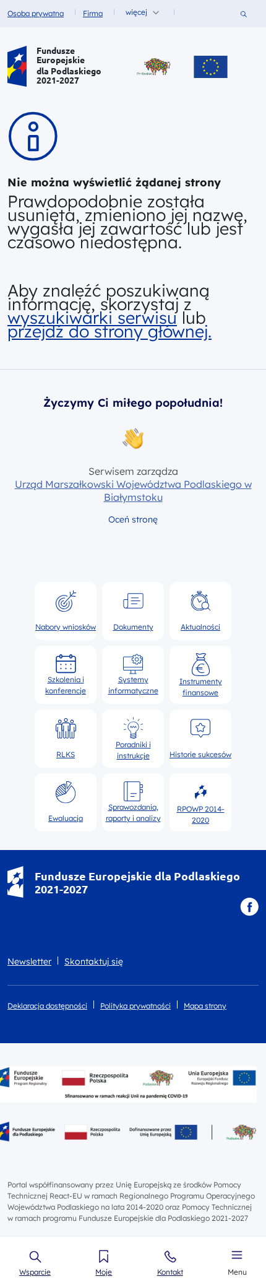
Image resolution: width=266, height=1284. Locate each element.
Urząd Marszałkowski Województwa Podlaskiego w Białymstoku (133, 490)
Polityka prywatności (135, 1005)
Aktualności (200, 626)
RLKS (65, 754)
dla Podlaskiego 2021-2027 (68, 75)
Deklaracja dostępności (47, 1005)
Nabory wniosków (65, 626)
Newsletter (29, 961)
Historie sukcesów (200, 754)
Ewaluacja (65, 818)
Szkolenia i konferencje (65, 685)
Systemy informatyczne (133, 685)
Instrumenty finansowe (200, 686)
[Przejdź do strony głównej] (17, 66)
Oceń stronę (133, 519)
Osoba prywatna (35, 13)
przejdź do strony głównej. (109, 331)
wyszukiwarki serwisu (92, 317)
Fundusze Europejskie (60, 55)
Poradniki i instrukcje (133, 750)
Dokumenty (133, 626)
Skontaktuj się (93, 961)
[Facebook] (249, 907)
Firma (93, 13)
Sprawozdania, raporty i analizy (133, 812)
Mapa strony (205, 1005)
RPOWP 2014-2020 (201, 814)
